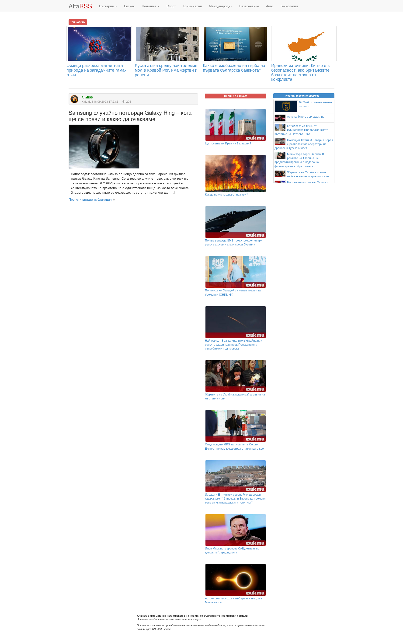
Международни (220, 5)
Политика (149, 5)
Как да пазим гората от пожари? (226, 194)
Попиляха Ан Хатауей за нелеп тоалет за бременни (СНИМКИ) (233, 292)
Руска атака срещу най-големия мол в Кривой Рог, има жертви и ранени (166, 69)
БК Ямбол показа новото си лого (315, 104)
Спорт (171, 5)
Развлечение (249, 5)
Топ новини (77, 22)
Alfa (80, 5)
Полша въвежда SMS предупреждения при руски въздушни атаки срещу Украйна (233, 242)
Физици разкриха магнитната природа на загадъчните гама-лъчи (96, 69)
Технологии (289, 5)
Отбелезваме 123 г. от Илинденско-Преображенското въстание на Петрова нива (301, 130)
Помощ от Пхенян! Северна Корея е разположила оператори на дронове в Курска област (303, 144)
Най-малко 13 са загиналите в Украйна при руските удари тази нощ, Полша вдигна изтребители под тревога (233, 344)
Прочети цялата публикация (90, 199)
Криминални (192, 5)
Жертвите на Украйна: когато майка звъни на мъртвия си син (235, 396)
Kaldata (86, 101)
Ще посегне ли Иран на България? (228, 143)
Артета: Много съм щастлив (305, 116)
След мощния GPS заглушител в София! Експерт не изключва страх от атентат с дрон (235, 446)
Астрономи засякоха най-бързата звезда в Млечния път (233, 600)
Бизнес (129, 5)
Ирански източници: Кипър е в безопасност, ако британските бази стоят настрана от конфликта (300, 72)
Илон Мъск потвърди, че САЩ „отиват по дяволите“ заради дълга (232, 550)
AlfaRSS (87, 97)
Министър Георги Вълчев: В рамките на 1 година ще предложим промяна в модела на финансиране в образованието (299, 160)
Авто (269, 5)
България (107, 5)
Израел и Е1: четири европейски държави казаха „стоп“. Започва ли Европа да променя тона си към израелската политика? (235, 498)
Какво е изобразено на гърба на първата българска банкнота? (234, 67)
